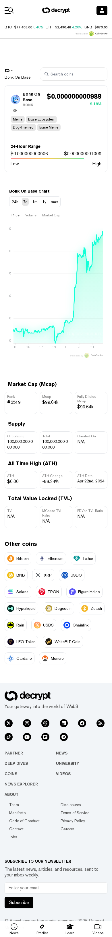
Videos (63, 773)
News (61, 753)
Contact (16, 829)
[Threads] (45, 723)
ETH (49, 27)
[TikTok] (9, 737)
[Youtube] (27, 737)
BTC (8, 27)
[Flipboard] (45, 737)
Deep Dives (16, 763)
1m (35, 201)
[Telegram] (64, 737)
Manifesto (17, 812)
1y (44, 201)
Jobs (13, 837)
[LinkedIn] (64, 723)
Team (14, 804)
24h (15, 201)
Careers (67, 829)
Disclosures (71, 804)
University (67, 763)
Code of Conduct (24, 820)
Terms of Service (75, 812)
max (54, 201)
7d (25, 201)
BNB (88, 27)
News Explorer (21, 784)
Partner (14, 753)
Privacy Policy (73, 820)
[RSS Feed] (100, 723)
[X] (9, 723)
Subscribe (19, 902)
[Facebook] (82, 723)
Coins (11, 773)
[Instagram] (27, 723)
